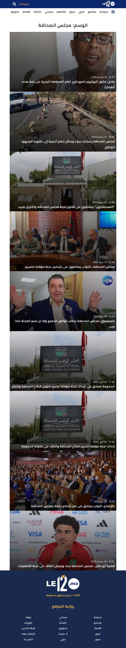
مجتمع (92, 11)
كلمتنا (37, 11)
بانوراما (28, 622)
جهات (28, 617)
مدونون (14, 11)
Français (24, 4)
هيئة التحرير (28, 628)
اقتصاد (26, 11)
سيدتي (49, 11)
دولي (63, 639)
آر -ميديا (63, 633)
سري (81, 11)
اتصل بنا (28, 639)
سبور (72, 11)
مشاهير (61, 11)
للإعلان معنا (28, 633)
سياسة (103, 11)
